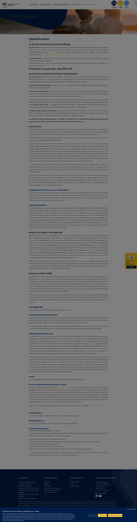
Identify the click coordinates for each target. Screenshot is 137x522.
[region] (68, 514)
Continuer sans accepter (131, 509)
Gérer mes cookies (92, 515)
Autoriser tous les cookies (115, 515)
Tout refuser (102, 515)
